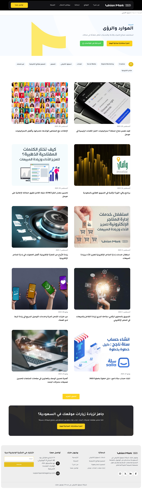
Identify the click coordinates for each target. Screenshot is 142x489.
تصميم (53, 64)
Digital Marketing (107, 64)
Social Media (91, 64)
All (131, 64)
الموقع (86, 5)
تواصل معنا (19, 5)
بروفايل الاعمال (64, 5)
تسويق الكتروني (66, 64)
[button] (71, 396)
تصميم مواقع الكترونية (37, 64)
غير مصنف (20, 64)
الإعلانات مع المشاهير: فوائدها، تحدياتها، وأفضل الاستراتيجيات (41, 130)
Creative (122, 64)
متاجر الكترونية (127, 71)
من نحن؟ (96, 5)
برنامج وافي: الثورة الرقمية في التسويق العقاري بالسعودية (106, 192)
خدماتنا (77, 5)
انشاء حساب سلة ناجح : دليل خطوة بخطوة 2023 (110, 378)
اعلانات (79, 64)
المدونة (52, 5)
